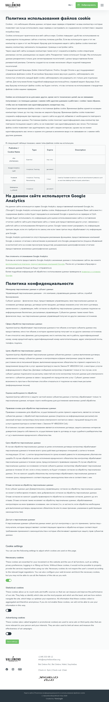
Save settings (12, 641)
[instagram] (13, 669)
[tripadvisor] (20, 669)
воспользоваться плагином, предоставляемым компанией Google (35, 264)
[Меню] (102, 5)
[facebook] (7, 669)
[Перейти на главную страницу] (12, 5)
